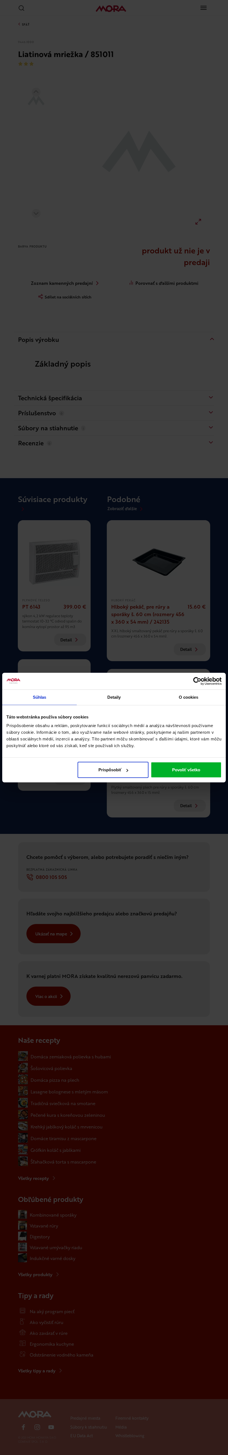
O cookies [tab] (189, 697)
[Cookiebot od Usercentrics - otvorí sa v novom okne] (197, 681)
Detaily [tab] (114, 697)
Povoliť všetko (186, 769)
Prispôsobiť (110, 769)
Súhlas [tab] (39, 697)
